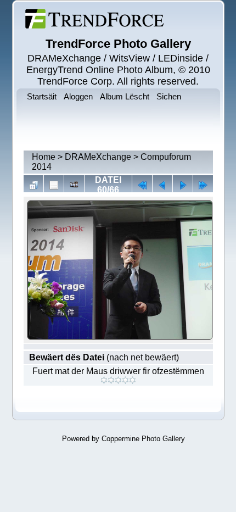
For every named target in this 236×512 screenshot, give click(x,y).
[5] (132, 380)
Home (43, 157)
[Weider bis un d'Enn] (203, 185)
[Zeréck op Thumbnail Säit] (33, 185)
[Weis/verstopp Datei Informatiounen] (54, 185)
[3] (118, 380)
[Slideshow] (74, 185)
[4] (125, 380)
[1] (104, 380)
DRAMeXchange (98, 157)
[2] (111, 380)
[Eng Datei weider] (162, 185)
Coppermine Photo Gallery (143, 439)
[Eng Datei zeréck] (183, 185)
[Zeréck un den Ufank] (142, 185)
